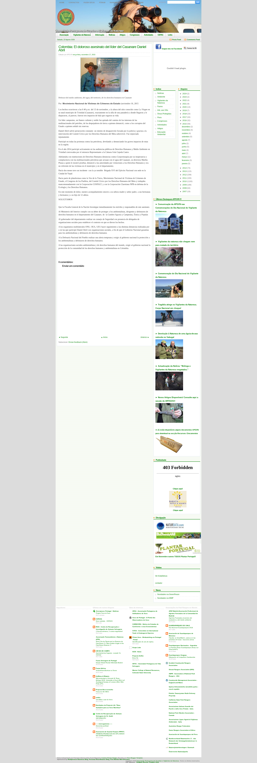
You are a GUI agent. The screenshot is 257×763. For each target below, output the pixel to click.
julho (184, 143)
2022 (184, 100)
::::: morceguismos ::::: (104, 724)
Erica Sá (135, 658)
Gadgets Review (142, 762)
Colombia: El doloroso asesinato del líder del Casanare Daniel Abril (102, 48)
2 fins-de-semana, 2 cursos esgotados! (109, 631)
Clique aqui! (178, 489)
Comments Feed (193, 39)
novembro (186, 130)
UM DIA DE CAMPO (103, 651)
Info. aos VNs (162, 110)
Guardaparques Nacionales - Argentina (183, 645)
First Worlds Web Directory (120, 759)
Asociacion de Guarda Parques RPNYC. (110, 732)
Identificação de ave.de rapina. (143, 642)
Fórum (102, 2)
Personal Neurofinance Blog (99, 759)
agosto (185, 140)
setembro (186, 137)
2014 (184, 168)
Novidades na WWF (165, 598)
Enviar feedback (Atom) (78, 342)
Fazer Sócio (89, 2)
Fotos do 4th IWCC (102, 692)
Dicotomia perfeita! (102, 726)
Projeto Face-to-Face (103, 613)
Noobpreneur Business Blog (78, 759)
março (184, 157)
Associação (64, 35)
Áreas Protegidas (164, 114)
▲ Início (104, 337)
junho (184, 147)
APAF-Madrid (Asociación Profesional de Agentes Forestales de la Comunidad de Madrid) (183, 613)
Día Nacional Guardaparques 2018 (181, 627)
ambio (98, 697)
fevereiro (185, 160)
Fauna (160, 106)
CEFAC (160, 35)
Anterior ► (145, 337)
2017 (184, 117)
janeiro (185, 164)
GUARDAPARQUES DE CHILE (179, 625)
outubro (185, 133)
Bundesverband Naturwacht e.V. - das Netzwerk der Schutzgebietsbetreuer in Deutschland (183, 741)
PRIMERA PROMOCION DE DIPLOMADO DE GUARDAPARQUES (110, 734)
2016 (184, 120)
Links (170, 35)
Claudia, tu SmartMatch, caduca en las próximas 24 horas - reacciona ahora (182, 638)
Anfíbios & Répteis (102, 676)
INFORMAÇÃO (101, 718)
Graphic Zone (154, 762)
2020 (184, 107)
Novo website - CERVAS (104, 621)
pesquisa (162, 2)
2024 (184, 94)
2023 (184, 97)
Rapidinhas (115, 2)
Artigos (122, 35)
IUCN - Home (136, 652)
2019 (184, 110)
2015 (184, 124)
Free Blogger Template (135, 758)
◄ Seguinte (63, 337)
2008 (184, 188)
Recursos (129, 2)
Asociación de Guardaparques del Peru (183, 734)
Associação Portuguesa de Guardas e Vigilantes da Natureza (158, 761)
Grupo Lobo (136, 647)
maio (184, 150)
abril (184, 153)
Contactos (74, 2)
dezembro (186, 127)
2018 (184, 114)
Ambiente (161, 97)
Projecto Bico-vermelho (104, 689)
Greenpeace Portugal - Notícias (107, 611)
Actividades (148, 35)
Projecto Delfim (138, 656)
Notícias (112, 35)
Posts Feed (176, 39)
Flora (159, 117)
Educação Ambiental (161, 133)
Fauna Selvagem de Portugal (106, 660)
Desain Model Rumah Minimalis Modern (109, 663)
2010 (184, 181)
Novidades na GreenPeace (168, 594)
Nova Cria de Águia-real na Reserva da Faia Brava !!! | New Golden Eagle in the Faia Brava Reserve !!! (110, 643)
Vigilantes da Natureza (82, 35)
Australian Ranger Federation (179, 726)
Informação (99, 35)
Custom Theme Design (109, 758)
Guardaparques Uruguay (178, 655)
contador (158, 583)
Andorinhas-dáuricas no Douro (106, 670)
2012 (184, 175)
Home (61, 2)
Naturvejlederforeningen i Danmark (181, 747)
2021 (184, 104)
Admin (140, 2)
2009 (184, 185)
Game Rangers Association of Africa (182, 730)
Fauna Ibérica (101, 668)
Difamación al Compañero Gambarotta (182, 657)
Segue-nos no (172, 49)
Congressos (134, 35)
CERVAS (99, 619)
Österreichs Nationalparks (178, 751)
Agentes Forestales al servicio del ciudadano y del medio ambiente (180, 619)
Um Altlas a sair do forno (104, 699)
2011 (184, 178)
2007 (184, 191)
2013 (184, 171)
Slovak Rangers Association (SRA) (181, 669)
